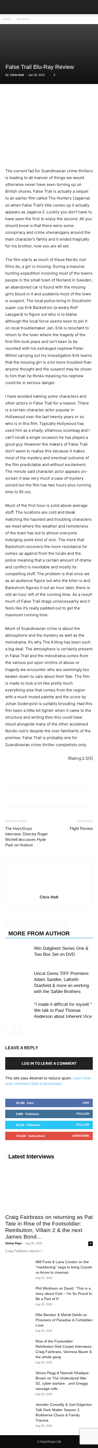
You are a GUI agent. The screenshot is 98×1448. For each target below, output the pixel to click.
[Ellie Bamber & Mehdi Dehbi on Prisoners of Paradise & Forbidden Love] (18, 1321)
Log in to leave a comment (49, 1063)
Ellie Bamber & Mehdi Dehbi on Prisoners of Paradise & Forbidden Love (64, 1320)
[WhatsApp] (34, 95)
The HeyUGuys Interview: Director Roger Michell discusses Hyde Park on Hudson (26, 836)
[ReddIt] (58, 95)
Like (86, 1102)
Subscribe (80, 1135)
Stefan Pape (13, 1243)
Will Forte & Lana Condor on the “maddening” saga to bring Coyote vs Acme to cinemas (64, 1267)
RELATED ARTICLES (36, 924)
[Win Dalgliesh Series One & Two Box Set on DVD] (18, 954)
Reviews (23, 19)
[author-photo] (49, 889)
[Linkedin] (46, 95)
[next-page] (17, 1030)
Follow (82, 1113)
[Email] (70, 95)
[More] (82, 95)
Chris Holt (17, 74)
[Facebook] (10, 95)
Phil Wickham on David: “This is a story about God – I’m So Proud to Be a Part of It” (64, 1293)
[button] (9, 7)
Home (7, 19)
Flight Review (81, 828)
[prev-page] (8, 1030)
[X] (22, 95)
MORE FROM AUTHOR (39, 933)
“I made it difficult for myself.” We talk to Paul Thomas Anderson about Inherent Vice (63, 1010)
